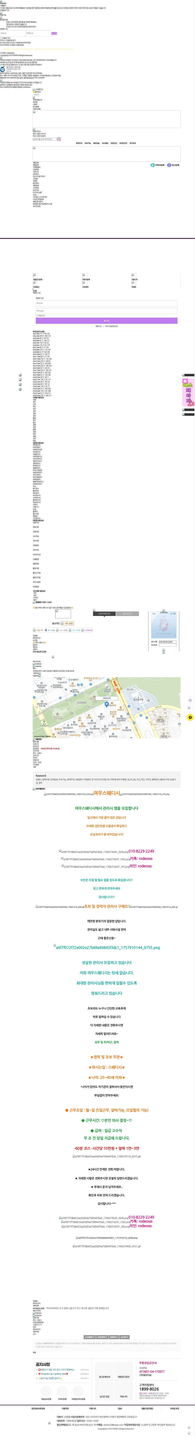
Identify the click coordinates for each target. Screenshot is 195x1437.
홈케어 (35, 511)
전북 (34, 427)
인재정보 (36, 170)
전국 (34, 439)
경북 (34, 425)
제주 (34, 434)
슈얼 (34, 509)
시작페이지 (39, 89)
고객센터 (36, 188)
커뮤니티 (36, 172)
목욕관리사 (36, 466)
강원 (34, 432)
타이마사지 (36, 495)
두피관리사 (36, 452)
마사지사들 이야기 (39, 176)
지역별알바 (36, 167)
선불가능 (36, 522)
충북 (34, 429)
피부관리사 (36, 445)
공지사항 (36, 190)
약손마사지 (36, 502)
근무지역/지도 (104, 614)
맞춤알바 (36, 165)
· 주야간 (35, 598)
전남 (34, 416)
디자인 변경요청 (38, 199)
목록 (34, 1353)
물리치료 (36, 514)
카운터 (35, 505)
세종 (34, 436)
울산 (34, 423)
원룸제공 (36, 564)
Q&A (35, 195)
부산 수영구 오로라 (39, 136)
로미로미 (36, 493)
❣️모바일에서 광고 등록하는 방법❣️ (63, 1374)
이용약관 (65, 1409)
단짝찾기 (36, 174)
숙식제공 (36, 536)
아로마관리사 (37, 456)
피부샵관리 (36, 479)
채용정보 (36, 163)
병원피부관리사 (38, 482)
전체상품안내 (37, 100)
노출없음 (36, 559)
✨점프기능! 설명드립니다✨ (63, 1378)
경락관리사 (36, 463)
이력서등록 (36, 109)
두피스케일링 (37, 470)
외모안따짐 (36, 555)
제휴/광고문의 (38, 202)
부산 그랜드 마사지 (39, 134)
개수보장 (36, 541)
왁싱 (34, 486)
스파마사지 (36, 498)
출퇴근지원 (36, 573)
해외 (34, 441)
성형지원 (36, 532)
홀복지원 (36, 568)
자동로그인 (41, 316)
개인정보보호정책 (38, 1409)
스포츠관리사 (37, 459)
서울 (34, 400)
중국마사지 (36, 500)
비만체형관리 (37, 477)
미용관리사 (36, 454)
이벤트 (35, 104)
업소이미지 (127, 614)
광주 (34, 420)
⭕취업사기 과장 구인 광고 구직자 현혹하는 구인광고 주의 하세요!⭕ (63, 1370)
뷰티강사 (36, 489)
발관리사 (36, 491)
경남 (34, 413)
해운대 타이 (37, 131)
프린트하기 (102, 1337)
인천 (34, 404)
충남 (34, 418)
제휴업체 (36, 186)
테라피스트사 (37, 461)
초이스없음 (36, 582)
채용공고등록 (37, 280)
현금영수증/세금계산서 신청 (42, 204)
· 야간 (34, 595)
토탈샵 (35, 516)
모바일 (35, 102)
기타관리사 (36, 518)
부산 (34, 406)
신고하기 (124, 1337)
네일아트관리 (37, 472)
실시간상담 (36, 206)
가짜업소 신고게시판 (40, 197)
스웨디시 (36, 507)
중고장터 (36, 183)
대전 (34, 411)
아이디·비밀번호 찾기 (111, 326)
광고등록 (36, 107)
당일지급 (36, 527)
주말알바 (36, 545)
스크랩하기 (89, 1337)
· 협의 (34, 600)
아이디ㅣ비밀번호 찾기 (8, 40)
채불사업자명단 (147, 1409)
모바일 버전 (174, 1409)
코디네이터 (36, 475)
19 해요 (35, 179)
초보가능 (36, 550)
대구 (34, 409)
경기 (34, 402)
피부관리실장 (37, 450)
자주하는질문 (37, 192)
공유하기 (113, 1337)
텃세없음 (36, 587)
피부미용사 (36, 447)
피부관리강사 (37, 484)
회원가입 (98, 326)
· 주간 (34, 593)
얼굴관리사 (36, 468)
